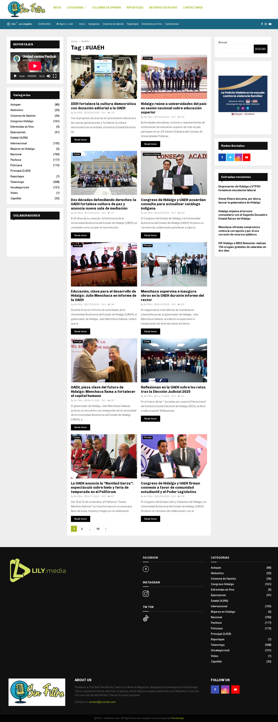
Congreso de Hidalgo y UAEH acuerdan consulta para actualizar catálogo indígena (173, 204)
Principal (148, 58)
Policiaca (16, 165)
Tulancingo (17, 181)
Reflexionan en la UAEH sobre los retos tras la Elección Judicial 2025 (173, 389)
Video (14, 192)
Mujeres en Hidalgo (22, 148)
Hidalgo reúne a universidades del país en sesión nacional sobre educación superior (174, 108)
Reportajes (135, 7)
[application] (35, 66)
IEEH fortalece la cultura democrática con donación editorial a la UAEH (103, 106)
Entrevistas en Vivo (163, 7)
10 (97, 528)
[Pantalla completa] (55, 76)
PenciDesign (177, 718)
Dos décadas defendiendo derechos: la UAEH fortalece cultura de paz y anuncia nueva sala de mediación (103, 204)
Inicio (57, 7)
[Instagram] (225, 689)
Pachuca (15, 159)
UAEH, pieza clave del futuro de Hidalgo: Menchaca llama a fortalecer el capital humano (103, 391)
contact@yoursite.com (102, 701)
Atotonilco (16, 110)
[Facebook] (215, 689)
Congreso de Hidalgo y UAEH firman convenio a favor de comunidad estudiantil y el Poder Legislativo (170, 487)
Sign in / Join (66, 24)
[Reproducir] (15, 76)
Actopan (15, 104)
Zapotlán (15, 198)
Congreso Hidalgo (152, 154)
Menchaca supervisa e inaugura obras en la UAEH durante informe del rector (172, 295)
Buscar (222, 42)
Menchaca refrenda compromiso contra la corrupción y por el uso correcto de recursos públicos (239, 231)
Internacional (18, 143)
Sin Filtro (78, 112)
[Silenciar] (48, 76)
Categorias (75, 7)
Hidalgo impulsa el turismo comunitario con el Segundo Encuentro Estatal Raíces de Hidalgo (242, 215)
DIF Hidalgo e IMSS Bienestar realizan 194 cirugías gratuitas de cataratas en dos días (242, 247)
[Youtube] (235, 689)
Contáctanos (193, 7)
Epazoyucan (18, 132)
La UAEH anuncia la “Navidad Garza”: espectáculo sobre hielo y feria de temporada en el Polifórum (102, 487)
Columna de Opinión (106, 7)
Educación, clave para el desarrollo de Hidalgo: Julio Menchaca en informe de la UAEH (103, 295)
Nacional (16, 154)
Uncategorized (19, 187)
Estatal (77, 58)
